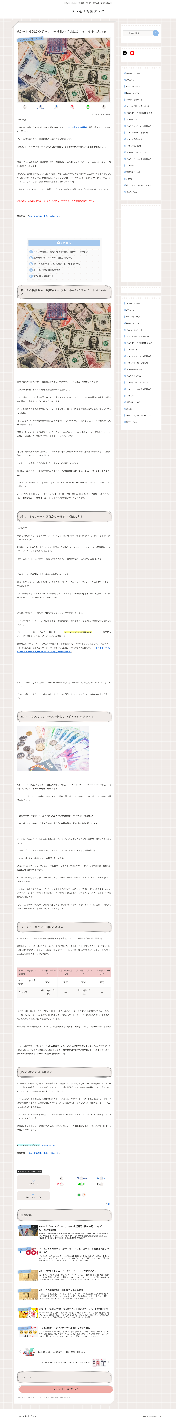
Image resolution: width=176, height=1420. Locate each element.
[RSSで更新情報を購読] (84, 1194)
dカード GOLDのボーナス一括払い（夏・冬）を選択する (57, 264)
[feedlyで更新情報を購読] (79, 1194)
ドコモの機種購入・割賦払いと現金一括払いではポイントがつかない (61, 252)
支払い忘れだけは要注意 (43, 276)
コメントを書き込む (65, 1388)
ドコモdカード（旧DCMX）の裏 (30, 1171)
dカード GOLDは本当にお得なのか (44, 216)
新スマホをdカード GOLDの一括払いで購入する (53, 258)
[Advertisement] (141, 244)
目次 (63, 243)
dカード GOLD (48, 1145)
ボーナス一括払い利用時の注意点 (47, 270)
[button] (103, 107)
